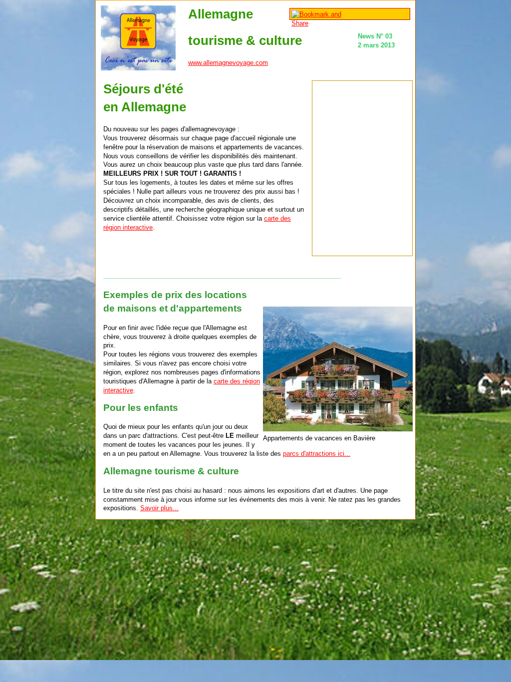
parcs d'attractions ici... (316, 453)
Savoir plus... (159, 508)
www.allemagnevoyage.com (228, 62)
